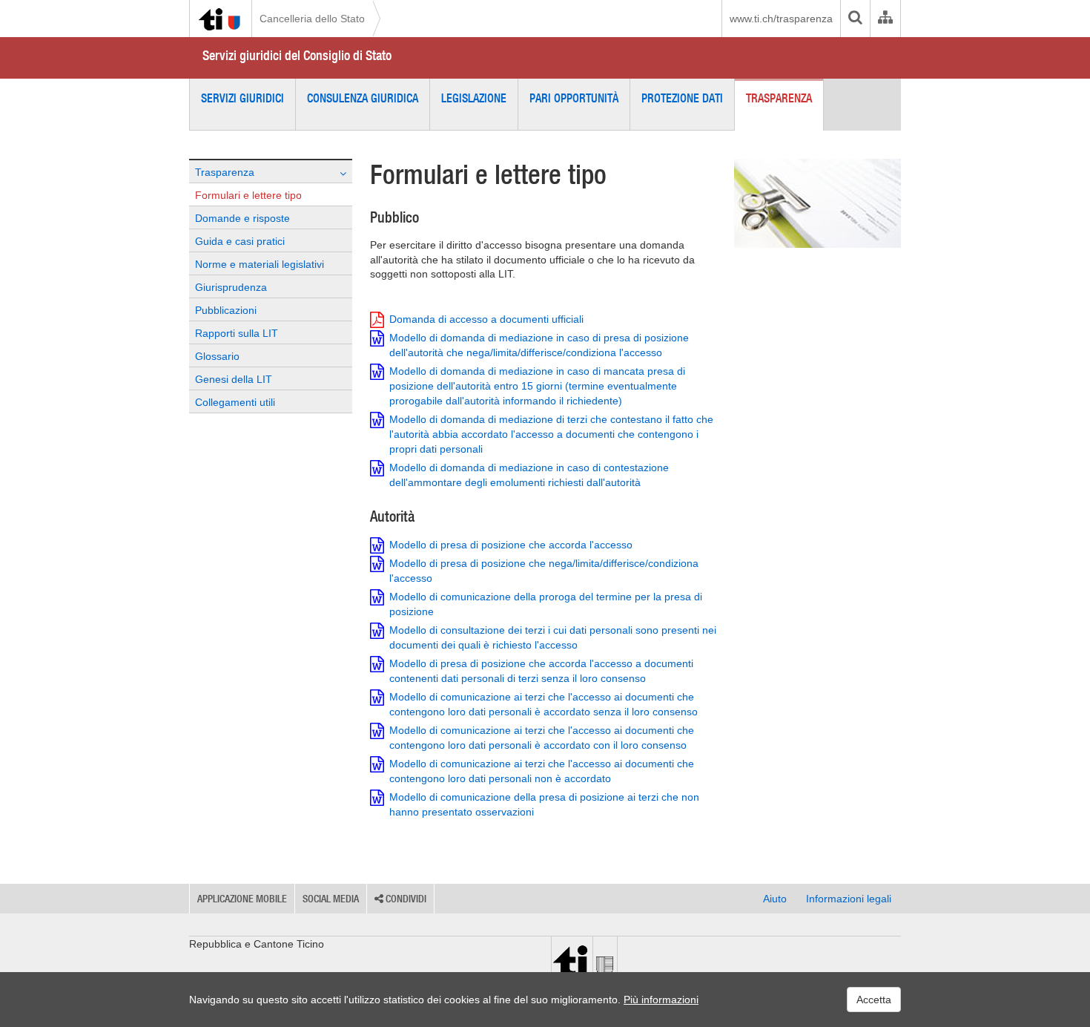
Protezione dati (682, 98)
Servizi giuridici (242, 98)
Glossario (217, 356)
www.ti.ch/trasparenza (781, 18)
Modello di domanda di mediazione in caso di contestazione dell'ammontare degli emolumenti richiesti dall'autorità (529, 475)
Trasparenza (779, 98)
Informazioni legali (848, 899)
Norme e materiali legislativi (259, 264)
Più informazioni (661, 999)
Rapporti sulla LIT (236, 333)
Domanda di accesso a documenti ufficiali (486, 319)
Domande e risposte (242, 218)
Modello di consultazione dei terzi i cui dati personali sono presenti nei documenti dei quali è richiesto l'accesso (552, 637)
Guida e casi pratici (240, 241)
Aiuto (775, 899)
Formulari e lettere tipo (248, 195)
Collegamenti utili (235, 402)
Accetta (873, 999)
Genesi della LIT (233, 379)
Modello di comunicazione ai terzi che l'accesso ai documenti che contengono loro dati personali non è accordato (541, 771)
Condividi (404, 898)
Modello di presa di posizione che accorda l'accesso (510, 545)
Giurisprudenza (231, 287)
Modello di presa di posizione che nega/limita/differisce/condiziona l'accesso (543, 570)
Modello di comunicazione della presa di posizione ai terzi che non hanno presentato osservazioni (544, 804)
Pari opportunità (573, 98)
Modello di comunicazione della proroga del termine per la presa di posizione (545, 604)
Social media (331, 898)
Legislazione (473, 98)
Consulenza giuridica (362, 98)
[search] (855, 18)
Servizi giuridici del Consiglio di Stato (297, 55)
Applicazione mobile (242, 898)
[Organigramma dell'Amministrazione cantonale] (885, 18)
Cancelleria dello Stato (312, 18)
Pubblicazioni (226, 310)
